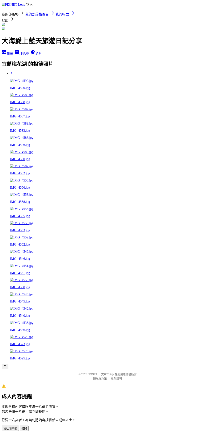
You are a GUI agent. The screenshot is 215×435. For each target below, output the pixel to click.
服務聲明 (116, 378)
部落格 (24, 53)
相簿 (10, 53)
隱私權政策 (100, 378)
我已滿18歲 (10, 428)
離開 (24, 428)
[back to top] (5, 366)
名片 (38, 53)
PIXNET (92, 374)
